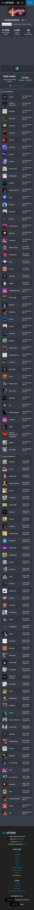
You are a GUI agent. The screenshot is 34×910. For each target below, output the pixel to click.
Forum (29, 24)
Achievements (6, 24)
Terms (17, 873)
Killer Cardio (9, 76)
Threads (17, 883)
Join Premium (17, 875)
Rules (17, 857)
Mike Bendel (20, 839)
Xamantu (20, 841)
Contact (17, 862)
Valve (24, 844)
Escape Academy (12, 20)
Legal (17, 865)
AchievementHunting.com (17, 891)
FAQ (17, 852)
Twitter (17, 886)
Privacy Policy (17, 870)
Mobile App (17, 854)
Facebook (17, 888)
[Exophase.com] (8, 2)
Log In (30, 2)
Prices (24, 24)
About (17, 860)
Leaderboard (17, 24)
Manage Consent (17, 867)
